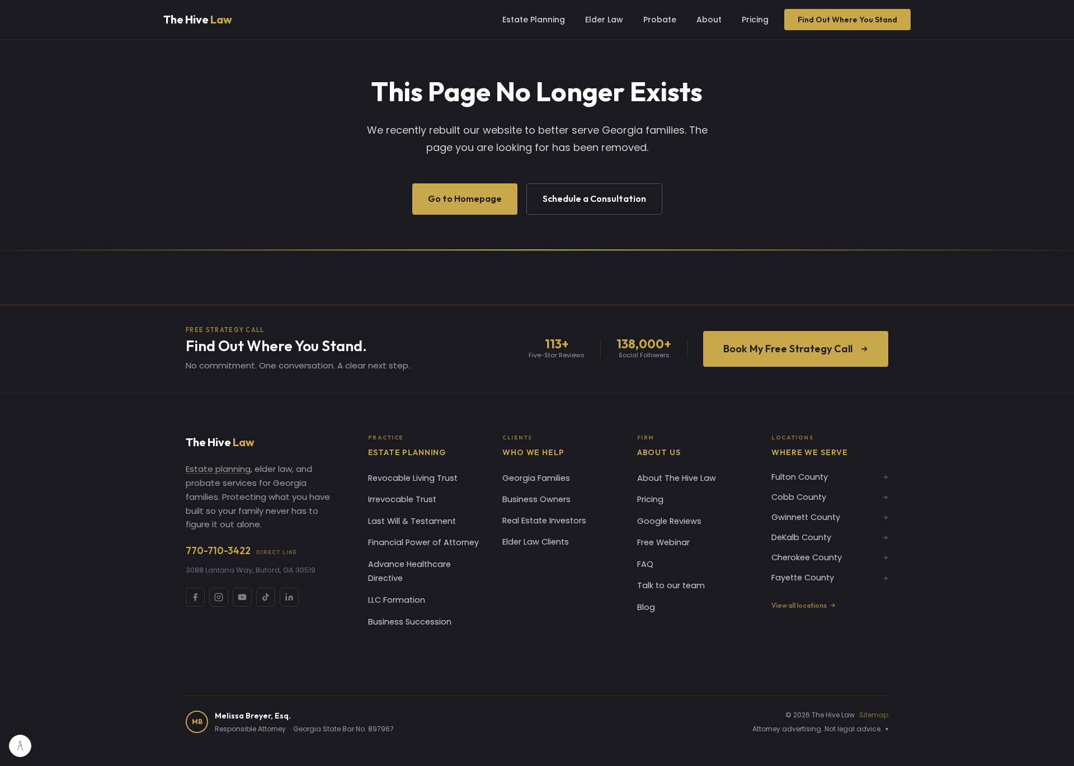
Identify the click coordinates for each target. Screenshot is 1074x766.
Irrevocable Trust (402, 499)
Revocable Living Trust (413, 478)
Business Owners (536, 499)
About (709, 19)
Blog (646, 607)
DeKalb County (801, 537)
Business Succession (409, 621)
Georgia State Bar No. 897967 (343, 729)
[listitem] (195, 597)
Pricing (755, 19)
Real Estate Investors (544, 520)
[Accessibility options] (20, 746)
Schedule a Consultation (594, 198)
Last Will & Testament (412, 521)
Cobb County (798, 497)
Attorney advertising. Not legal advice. (820, 729)
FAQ (645, 564)
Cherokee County (806, 557)
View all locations (799, 605)
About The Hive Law (676, 478)
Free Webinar (663, 542)
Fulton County (799, 477)
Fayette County (802, 577)
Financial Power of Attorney (423, 542)
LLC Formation (396, 600)
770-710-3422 (241, 550)
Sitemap (873, 715)
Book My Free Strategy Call (787, 348)
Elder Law (604, 19)
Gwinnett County (805, 517)
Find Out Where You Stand (847, 20)
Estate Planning (533, 19)
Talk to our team (671, 585)
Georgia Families (536, 478)
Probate (659, 19)
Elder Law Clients (535, 541)
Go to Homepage (465, 198)
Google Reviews (669, 521)
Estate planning (218, 469)
